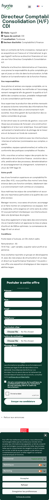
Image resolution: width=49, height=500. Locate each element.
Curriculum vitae (12, 327)
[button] (45, 435)
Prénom (8, 291)
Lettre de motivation (13, 336)
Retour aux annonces (14, 417)
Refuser (24, 485)
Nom (7, 300)
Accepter (24, 478)
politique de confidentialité (19, 377)
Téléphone (9, 318)
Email (7, 309)
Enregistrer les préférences (24, 492)
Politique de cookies (23, 497)
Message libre (11, 346)
